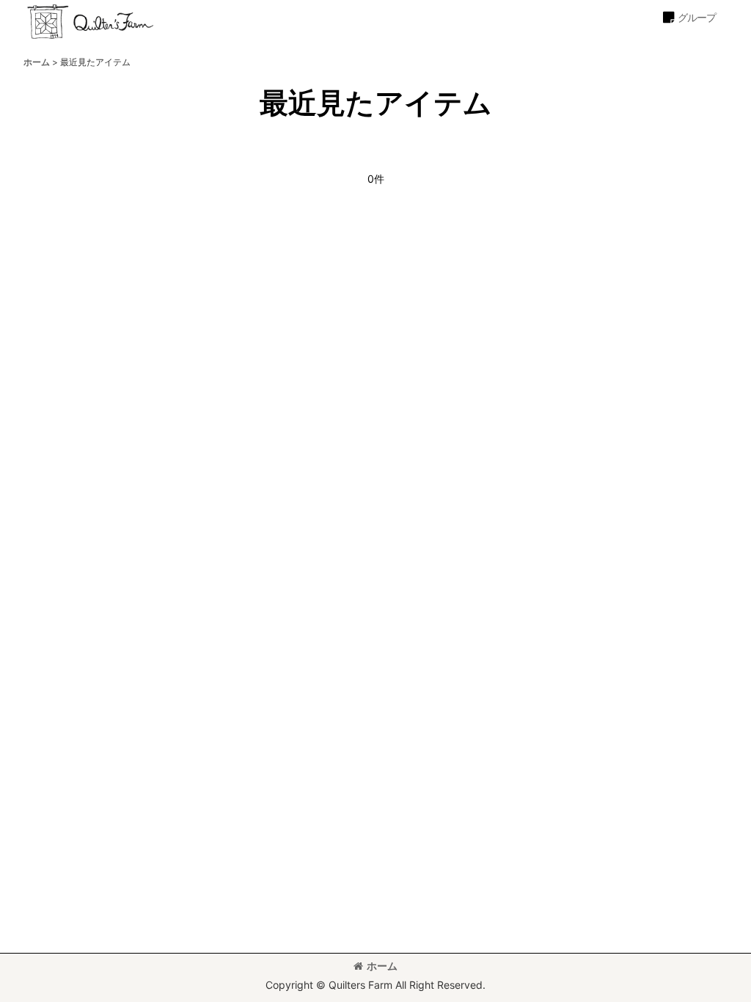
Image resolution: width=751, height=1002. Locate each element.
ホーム (382, 965)
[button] (688, 17)
